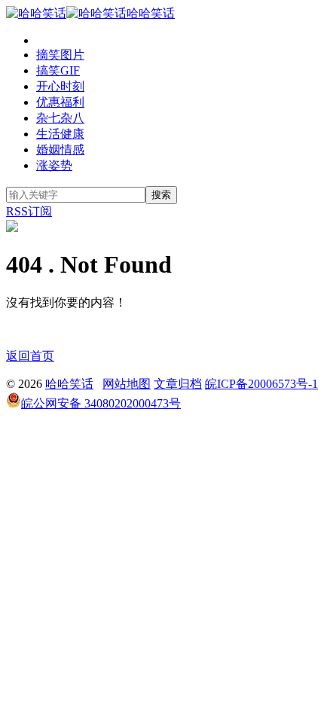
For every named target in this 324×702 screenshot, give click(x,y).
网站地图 (126, 383)
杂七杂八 (60, 117)
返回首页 (30, 355)
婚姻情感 (60, 149)
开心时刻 (60, 86)
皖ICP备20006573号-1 (261, 383)
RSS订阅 (29, 211)
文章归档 (178, 383)
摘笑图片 (60, 54)
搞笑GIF (58, 70)
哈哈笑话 (151, 13)
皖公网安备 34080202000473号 (101, 403)
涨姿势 (54, 165)
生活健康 (60, 133)
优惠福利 (60, 102)
